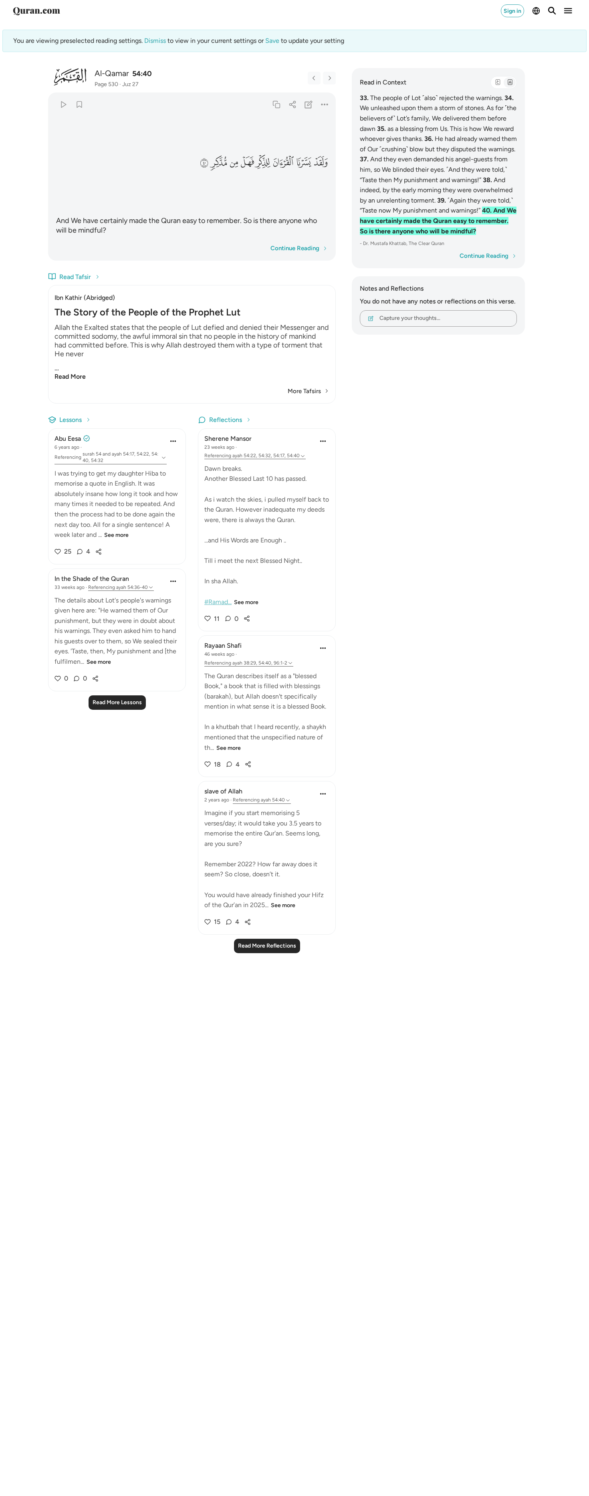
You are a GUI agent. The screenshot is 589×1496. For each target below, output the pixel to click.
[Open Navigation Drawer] (568, 11)
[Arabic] (498, 82)
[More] (325, 104)
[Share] (292, 104)
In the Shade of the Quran (91, 578)
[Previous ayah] (314, 78)
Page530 (106, 84)
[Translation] (510, 82)
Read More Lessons (117, 702)
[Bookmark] (79, 104)
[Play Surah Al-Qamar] (63, 104)
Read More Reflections (267, 945)
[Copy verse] (276, 104)
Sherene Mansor (228, 438)
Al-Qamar (112, 73)
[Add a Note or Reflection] (309, 104)
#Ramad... (218, 602)
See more (116, 535)
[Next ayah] (329, 78)
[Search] (552, 11)
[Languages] (536, 11)
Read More (70, 376)
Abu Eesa (67, 438)
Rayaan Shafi (223, 645)
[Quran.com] (36, 11)
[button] (321, 162)
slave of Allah (223, 791)
